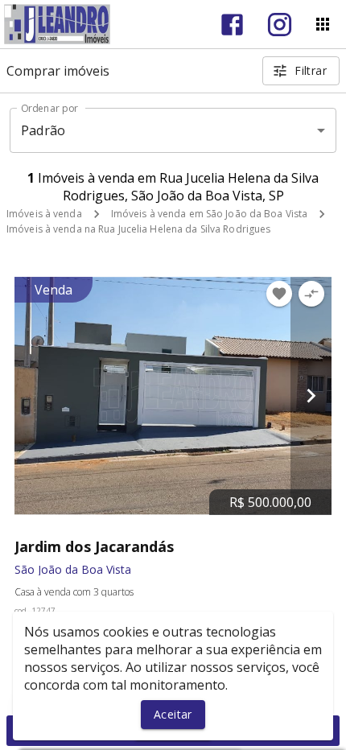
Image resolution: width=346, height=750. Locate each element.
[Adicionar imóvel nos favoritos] (279, 294)
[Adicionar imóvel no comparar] (311, 294)
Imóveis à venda (44, 213)
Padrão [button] (43, 130)
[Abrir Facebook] (232, 24)
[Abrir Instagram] (280, 24)
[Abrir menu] (322, 24)
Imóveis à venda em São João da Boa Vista (209, 213)
